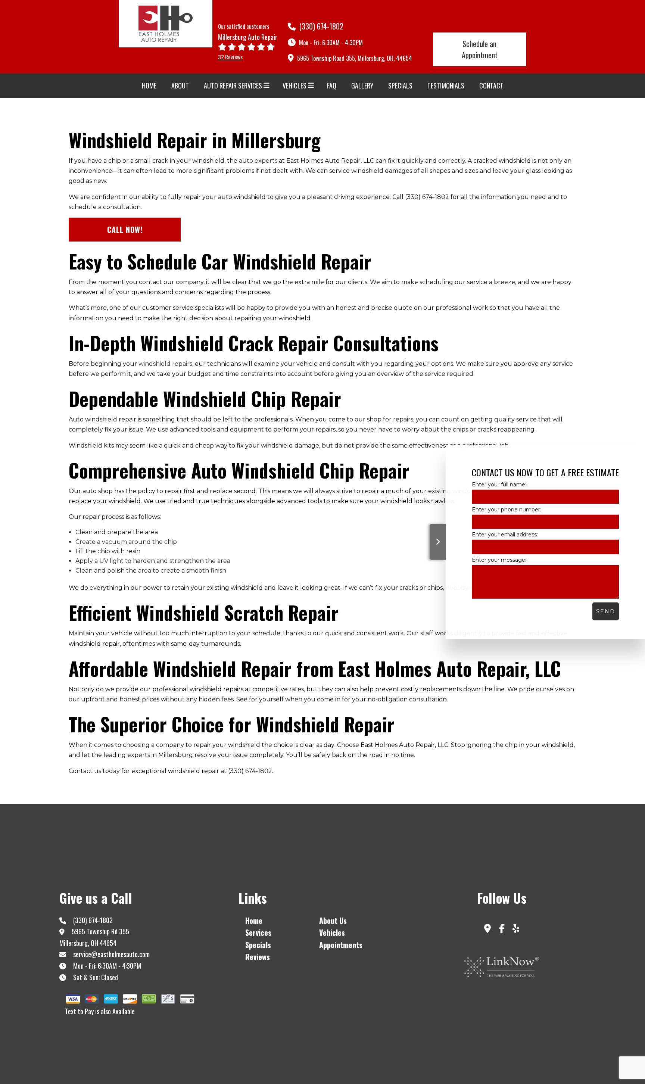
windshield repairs (165, 363)
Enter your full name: (499, 484)
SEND (605, 611)
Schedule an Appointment (480, 49)
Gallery (362, 85)
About (180, 85)
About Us (333, 920)
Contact (491, 85)
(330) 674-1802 (320, 26)
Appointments (340, 944)
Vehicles (294, 85)
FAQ (331, 85)
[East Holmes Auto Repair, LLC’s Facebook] (502, 929)
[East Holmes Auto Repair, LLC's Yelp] (515, 929)
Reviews (257, 956)
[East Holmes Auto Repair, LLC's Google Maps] (487, 929)
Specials (400, 85)
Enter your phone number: (506, 509)
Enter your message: (499, 559)
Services (258, 932)
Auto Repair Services (233, 85)
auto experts (258, 160)
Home (149, 85)
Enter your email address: (505, 534)
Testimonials (445, 85)
